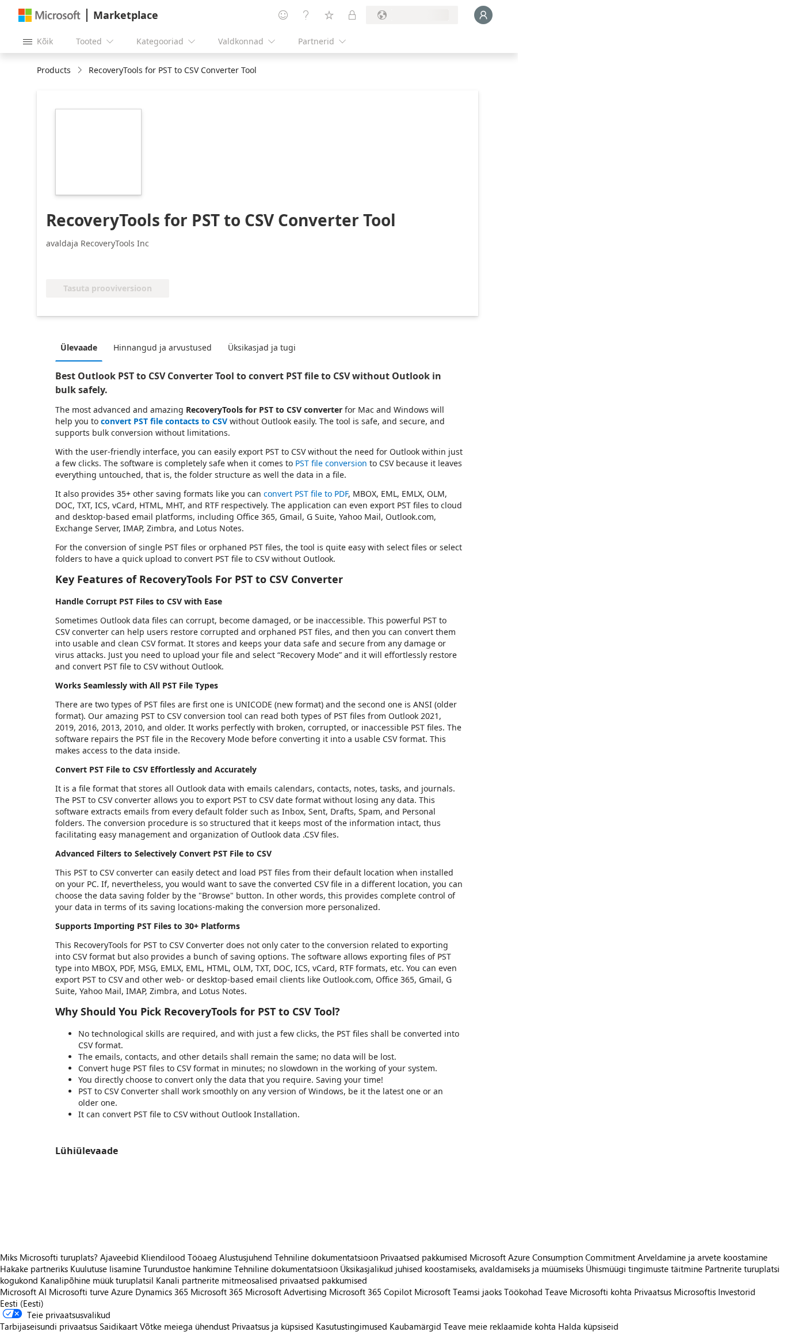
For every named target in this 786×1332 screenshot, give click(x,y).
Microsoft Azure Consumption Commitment (554, 1257)
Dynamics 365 (161, 1291)
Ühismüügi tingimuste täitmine (644, 1268)
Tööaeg (202, 1257)
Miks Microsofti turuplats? (49, 1257)
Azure (122, 1291)
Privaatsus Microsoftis (675, 1291)
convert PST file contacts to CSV (164, 421)
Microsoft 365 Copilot (370, 1291)
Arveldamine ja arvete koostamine (703, 1257)
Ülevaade (78, 347)
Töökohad (523, 1291)
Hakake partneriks (34, 1268)
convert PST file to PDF (306, 493)
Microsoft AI (23, 1291)
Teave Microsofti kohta (588, 1291)
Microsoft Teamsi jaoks (458, 1291)
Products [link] (54, 69)
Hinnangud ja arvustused (162, 347)
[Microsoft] (49, 15)
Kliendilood (163, 1257)
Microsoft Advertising (286, 1291)
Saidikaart (119, 1326)
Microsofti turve (79, 1291)
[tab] (81, 347)
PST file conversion (331, 463)
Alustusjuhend (245, 1257)
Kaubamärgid (415, 1326)
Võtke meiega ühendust (185, 1326)
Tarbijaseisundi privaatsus (48, 1326)
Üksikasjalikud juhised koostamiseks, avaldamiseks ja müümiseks (461, 1268)
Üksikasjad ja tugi (262, 347)
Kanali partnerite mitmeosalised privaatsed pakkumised (261, 1280)
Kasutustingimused (351, 1326)
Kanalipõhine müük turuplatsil (97, 1280)
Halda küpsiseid (588, 1326)
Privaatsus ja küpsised (273, 1326)
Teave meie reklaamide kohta (500, 1326)
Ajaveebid (119, 1257)
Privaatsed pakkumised (423, 1257)
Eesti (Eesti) (22, 1303)
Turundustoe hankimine (187, 1268)
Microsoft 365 (216, 1291)
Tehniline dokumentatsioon (326, 1257)
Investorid (737, 1291)
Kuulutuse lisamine (105, 1268)
